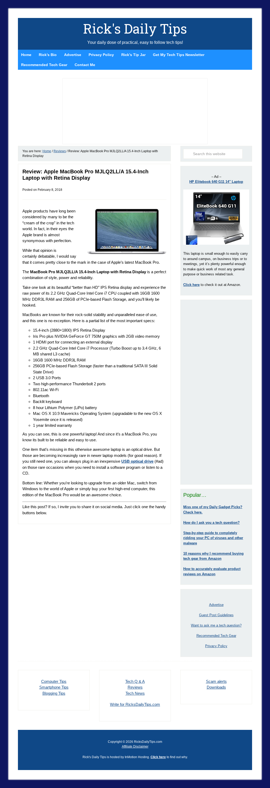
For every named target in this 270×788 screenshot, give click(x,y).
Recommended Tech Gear (216, 636)
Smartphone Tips (54, 687)
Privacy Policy (216, 646)
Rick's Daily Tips (135, 28)
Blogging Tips (53, 693)
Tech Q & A (135, 681)
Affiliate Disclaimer (135, 746)
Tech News (135, 693)
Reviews (135, 687)
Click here (158, 757)
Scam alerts (216, 681)
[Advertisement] (216, 392)
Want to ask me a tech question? (216, 625)
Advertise (216, 605)
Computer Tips (53, 681)
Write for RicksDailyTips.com (135, 704)
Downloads (216, 687)
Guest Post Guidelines (216, 615)
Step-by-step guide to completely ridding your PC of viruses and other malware (213, 538)
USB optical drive (137, 461)
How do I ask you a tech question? (211, 523)
